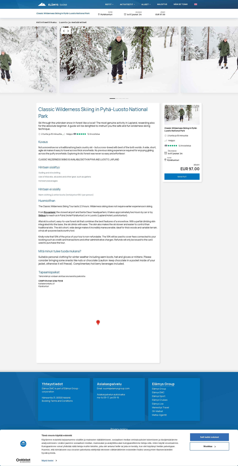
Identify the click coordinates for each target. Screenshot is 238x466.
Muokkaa (208, 446)
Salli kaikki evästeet (209, 437)
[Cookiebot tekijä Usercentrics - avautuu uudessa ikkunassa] (23, 461)
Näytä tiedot (47, 460)
